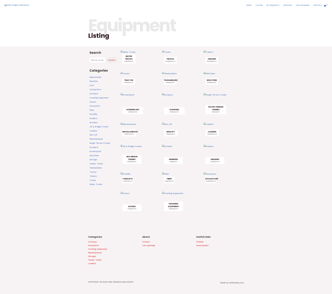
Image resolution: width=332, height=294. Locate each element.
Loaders (93, 131)
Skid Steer (94, 155)
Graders (93, 118)
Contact (146, 242)
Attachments (95, 77)
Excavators (94, 106)
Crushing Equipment (98, 98)
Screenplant (95, 151)
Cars (91, 85)
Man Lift (93, 135)
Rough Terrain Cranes (99, 143)
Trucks (92, 180)
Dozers (92, 102)
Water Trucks (95, 184)
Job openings (148, 245)
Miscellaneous (96, 139)
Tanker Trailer (96, 164)
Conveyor (93, 93)
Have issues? (202, 245)
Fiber (91, 110)
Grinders (93, 122)
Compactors (95, 89)
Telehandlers (95, 168)
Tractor (93, 172)
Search (111, 60)
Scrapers (93, 147)
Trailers (93, 176)
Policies (199, 242)
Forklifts (93, 114)
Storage (93, 159)
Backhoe (93, 81)
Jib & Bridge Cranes (98, 127)
